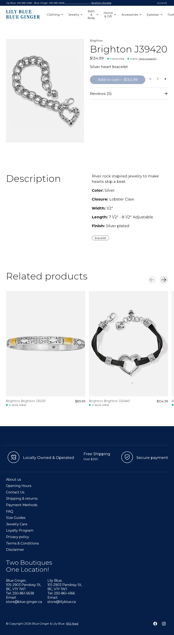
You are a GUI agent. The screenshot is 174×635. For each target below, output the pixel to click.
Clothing (53, 14)
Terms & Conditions (22, 543)
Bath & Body (91, 15)
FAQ (9, 511)
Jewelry (73, 14)
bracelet (100, 238)
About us (13, 479)
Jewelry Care (16, 524)
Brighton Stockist (101, 3)
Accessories (129, 14)
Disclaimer (15, 549)
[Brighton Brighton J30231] (45, 343)
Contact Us (15, 492)
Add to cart (118, 79)
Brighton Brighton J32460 (109, 401)
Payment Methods (21, 505)
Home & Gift (108, 14)
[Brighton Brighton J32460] (128, 343)
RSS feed (72, 623)
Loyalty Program (19, 530)
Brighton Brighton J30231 (26, 401)
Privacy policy (17, 537)
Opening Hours (18, 486)
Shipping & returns (22, 498)
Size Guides (15, 517)
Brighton (96, 40)
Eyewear (153, 14)
